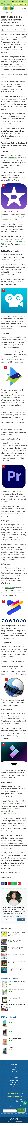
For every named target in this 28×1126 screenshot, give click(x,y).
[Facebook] (7, 4)
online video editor (8, 397)
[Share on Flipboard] (19, 883)
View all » (24, 1012)
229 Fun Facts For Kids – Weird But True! (17, 962)
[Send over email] (15, 883)
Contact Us (14, 1071)
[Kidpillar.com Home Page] (8, 8)
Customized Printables (18, 1)
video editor (9, 588)
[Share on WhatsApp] (12, 883)
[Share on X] (6, 883)
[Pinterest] (4, 4)
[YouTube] (2, 4)
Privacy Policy (14, 1082)
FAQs (14, 1086)
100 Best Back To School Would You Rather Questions (16, 948)
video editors (12, 158)
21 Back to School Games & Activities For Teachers (16, 941)
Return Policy (14, 1084)
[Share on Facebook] (2, 883)
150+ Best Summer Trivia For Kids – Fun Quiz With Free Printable (16, 934)
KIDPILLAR (19, 1121)
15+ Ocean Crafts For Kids (16, 954)
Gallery (14, 1069)
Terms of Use (14, 1080)
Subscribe (21, 920)
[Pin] (3, 185)
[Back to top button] (25, 1103)
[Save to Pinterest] (9, 883)
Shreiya (11, 25)
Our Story (14, 1067)
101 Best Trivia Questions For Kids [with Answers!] (17, 969)
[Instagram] (9, 4)
